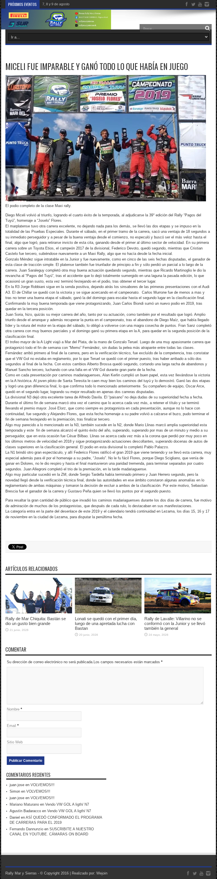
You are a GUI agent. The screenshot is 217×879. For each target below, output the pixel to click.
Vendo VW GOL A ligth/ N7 (67, 804)
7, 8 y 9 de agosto (56, 4)
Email (11, 726)
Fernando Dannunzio (26, 829)
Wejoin (101, 873)
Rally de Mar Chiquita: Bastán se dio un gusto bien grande (35, 621)
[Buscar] (207, 28)
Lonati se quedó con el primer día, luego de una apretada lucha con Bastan (106, 623)
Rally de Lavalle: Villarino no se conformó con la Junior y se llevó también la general (174, 623)
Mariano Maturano (24, 804)
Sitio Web (15, 742)
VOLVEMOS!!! (43, 785)
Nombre (13, 709)
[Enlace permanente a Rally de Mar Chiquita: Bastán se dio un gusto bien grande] (38, 612)
